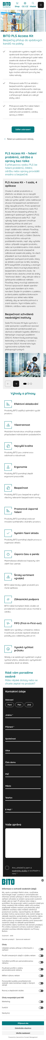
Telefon (8, 797)
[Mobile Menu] (41, 5)
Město (8, 786)
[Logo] (7, 5)
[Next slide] (16, 384)
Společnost (10, 738)
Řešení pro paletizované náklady (20, 139)
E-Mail (8, 809)
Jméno (9, 715)
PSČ (7, 774)
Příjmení (9, 727)
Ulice (7, 750)
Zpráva (8, 831)
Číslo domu (10, 762)
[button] (28, 384)
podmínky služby (19, 870)
